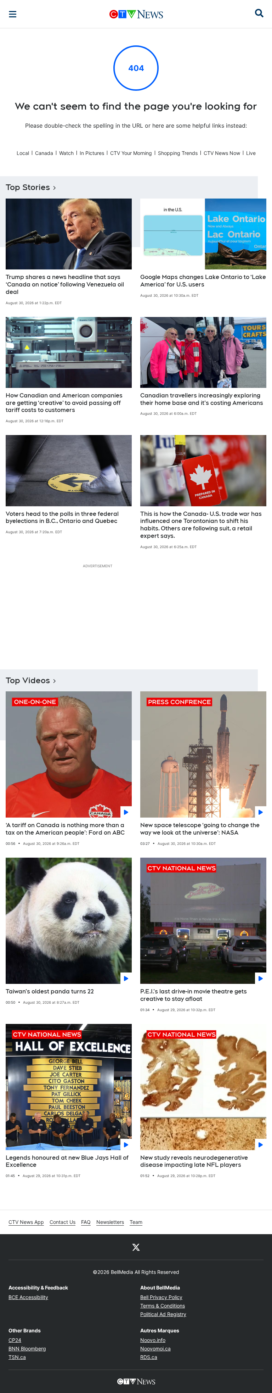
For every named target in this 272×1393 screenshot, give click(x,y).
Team (136, 1222)
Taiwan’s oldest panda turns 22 (50, 991)
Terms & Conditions (162, 1306)
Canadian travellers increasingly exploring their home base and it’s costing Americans (201, 399)
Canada (44, 153)
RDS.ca (148, 1357)
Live (251, 153)
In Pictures (92, 153)
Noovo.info (152, 1340)
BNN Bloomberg (27, 1348)
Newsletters (110, 1222)
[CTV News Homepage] (136, 14)
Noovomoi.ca (155, 1348)
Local (23, 153)
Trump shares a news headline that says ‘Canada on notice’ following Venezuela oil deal (65, 284)
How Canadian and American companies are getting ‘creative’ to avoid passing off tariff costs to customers (64, 403)
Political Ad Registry (163, 1314)
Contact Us (62, 1222)
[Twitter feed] (136, 1247)
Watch (66, 153)
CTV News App (26, 1222)
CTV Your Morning (131, 153)
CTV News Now (222, 153)
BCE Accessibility (28, 1297)
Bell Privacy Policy (161, 1297)
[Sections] (13, 14)
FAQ (86, 1222)
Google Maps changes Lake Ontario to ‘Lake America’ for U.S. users (203, 281)
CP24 (14, 1340)
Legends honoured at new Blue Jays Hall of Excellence (67, 1161)
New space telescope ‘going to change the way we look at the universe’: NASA (200, 829)
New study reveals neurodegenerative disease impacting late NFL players (194, 1161)
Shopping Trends (178, 153)
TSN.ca (17, 1357)
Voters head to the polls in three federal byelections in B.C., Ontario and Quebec (62, 518)
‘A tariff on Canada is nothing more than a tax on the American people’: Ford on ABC (65, 829)
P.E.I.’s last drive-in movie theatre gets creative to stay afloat (193, 995)
